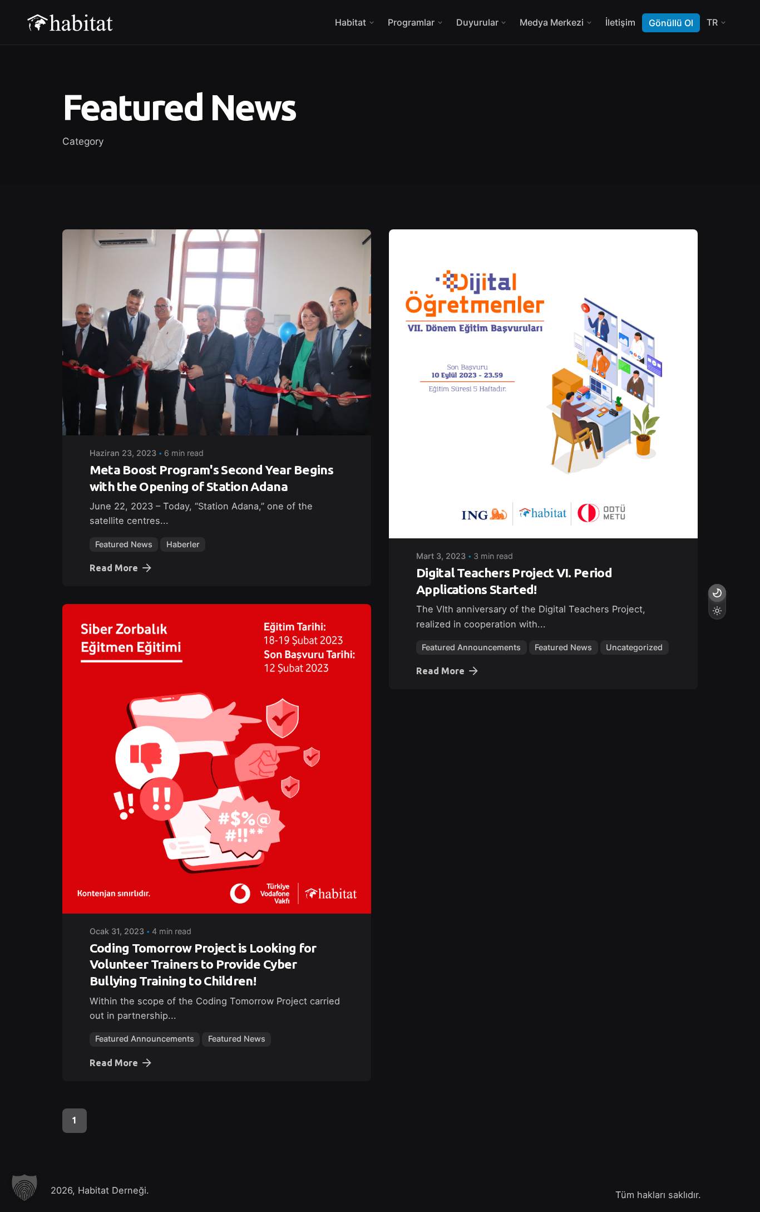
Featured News (123, 544)
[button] (24, 1187)
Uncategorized (634, 647)
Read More (114, 568)
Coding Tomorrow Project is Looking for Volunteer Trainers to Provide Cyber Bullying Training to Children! (203, 964)
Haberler (183, 544)
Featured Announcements (471, 647)
